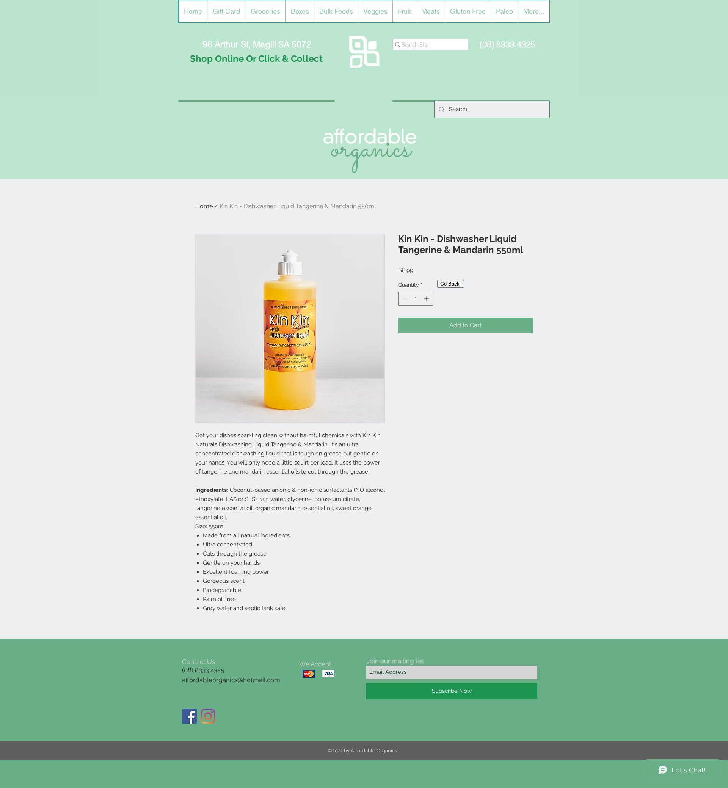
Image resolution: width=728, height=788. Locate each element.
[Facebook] (189, 716)
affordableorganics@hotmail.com (231, 680)
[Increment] (427, 298)
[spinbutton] (415, 298)
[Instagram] (208, 716)
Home (204, 206)
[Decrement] (404, 298)
